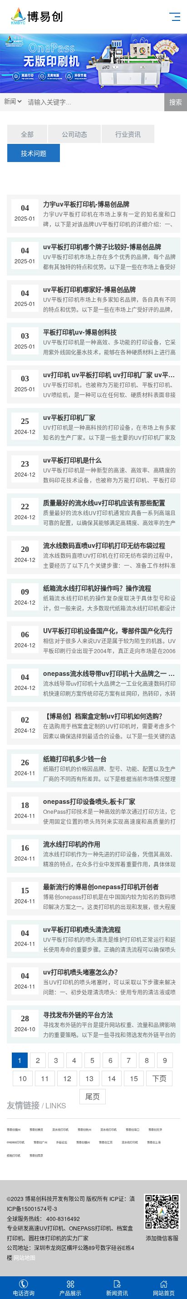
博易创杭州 (84, 1129)
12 (67, 1078)
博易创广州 (40, 1142)
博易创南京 (36, 1155)
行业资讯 (128, 133)
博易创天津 (155, 1129)
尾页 (92, 1096)
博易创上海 (154, 1142)
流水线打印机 (60, 1129)
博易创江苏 (106, 1142)
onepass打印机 (16, 1142)
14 (112, 1078)
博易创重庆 (36, 1129)
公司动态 (74, 133)
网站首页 (164, 1293)
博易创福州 (13, 1129)
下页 (159, 1078)
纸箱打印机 (13, 1155)
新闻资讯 (117, 1293)
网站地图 (24, 1257)
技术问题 (33, 152)
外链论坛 (61, 1142)
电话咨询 (23, 1293)
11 (45, 1078)
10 (23, 1078)
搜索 (175, 102)
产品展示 (70, 1293)
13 (89, 1078)
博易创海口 (132, 1129)
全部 (27, 133)
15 (134, 1078)
